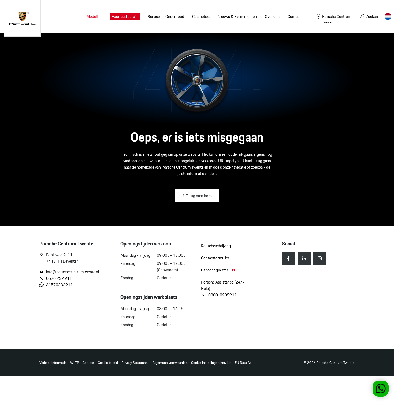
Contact (88, 363)
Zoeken (371, 16)
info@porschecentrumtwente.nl (72, 272)
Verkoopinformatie (53, 363)
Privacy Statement (135, 363)
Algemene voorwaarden (170, 363)
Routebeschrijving (216, 246)
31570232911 (59, 285)
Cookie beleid (108, 363)
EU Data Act (244, 363)
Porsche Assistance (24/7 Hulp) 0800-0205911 (223, 288)
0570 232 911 (59, 278)
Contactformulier (215, 258)
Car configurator (215, 270)
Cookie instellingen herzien (211, 363)
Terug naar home (199, 195)
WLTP (74, 363)
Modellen (94, 16)
